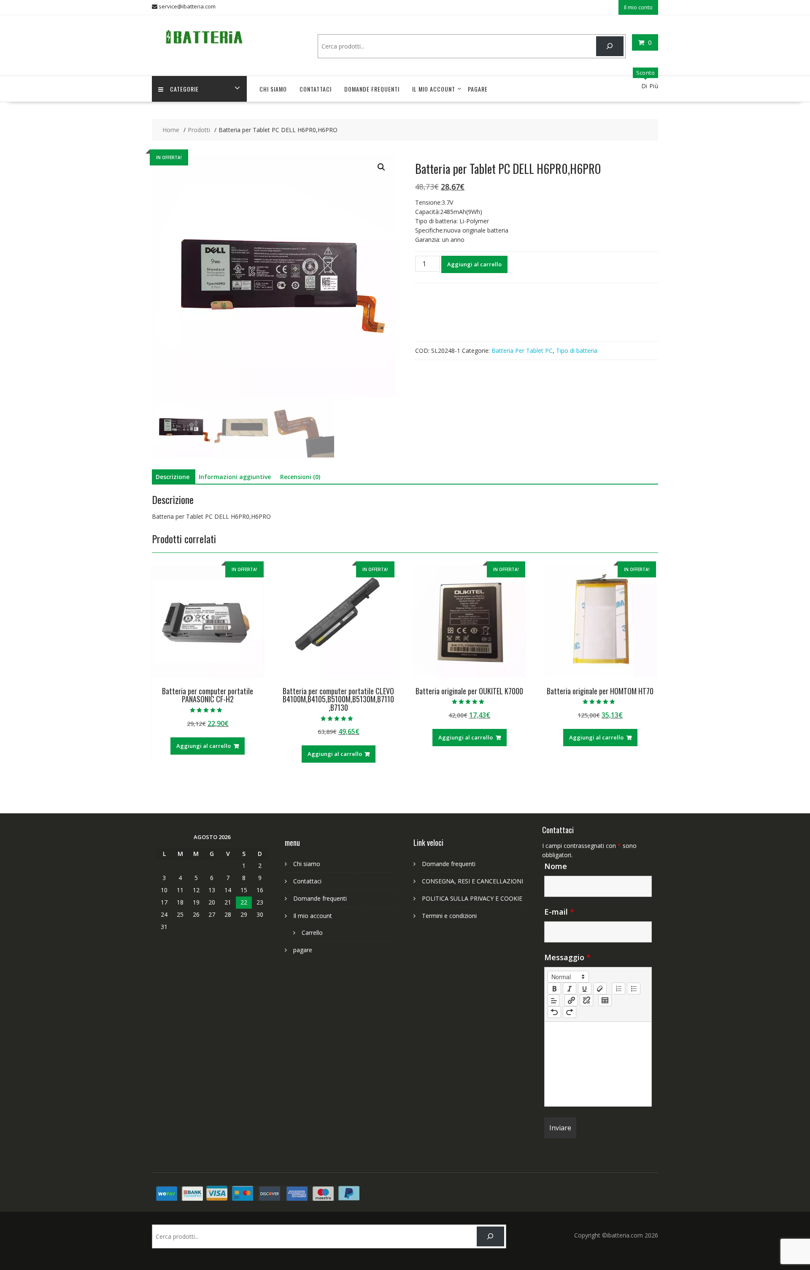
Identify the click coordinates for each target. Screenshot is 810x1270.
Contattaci (316, 88)
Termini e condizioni (449, 916)
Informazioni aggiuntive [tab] (235, 477)
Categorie (184, 88)
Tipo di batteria (576, 351)
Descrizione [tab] (172, 477)
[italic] (569, 988)
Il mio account (433, 88)
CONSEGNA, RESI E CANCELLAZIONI (472, 881)
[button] (381, 167)
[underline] (584, 988)
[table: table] (605, 1000)
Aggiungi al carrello (474, 264)
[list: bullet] (633, 988)
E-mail (559, 912)
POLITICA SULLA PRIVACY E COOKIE (472, 898)
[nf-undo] (554, 1012)
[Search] (610, 46)
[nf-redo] (569, 1012)
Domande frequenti (372, 88)
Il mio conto (638, 7)
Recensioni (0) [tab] (300, 477)
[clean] (600, 988)
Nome (555, 866)
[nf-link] (571, 1000)
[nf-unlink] (586, 1000)
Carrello (312, 933)
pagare (478, 88)
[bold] (554, 988)
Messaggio (567, 957)
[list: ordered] (618, 988)
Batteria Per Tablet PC (522, 351)
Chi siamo (273, 88)
